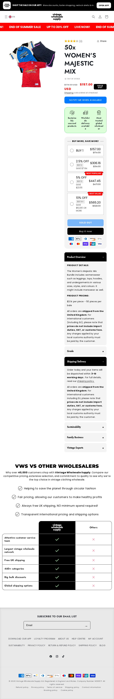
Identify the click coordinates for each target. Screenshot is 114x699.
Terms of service (54, 687)
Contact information (91, 687)
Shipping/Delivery (76, 361)
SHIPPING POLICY (88, 645)
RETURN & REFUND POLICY (62, 645)
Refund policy (22, 687)
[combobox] (13, 17)
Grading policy (50, 690)
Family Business (75, 437)
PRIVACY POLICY (36, 645)
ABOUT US (63, 638)
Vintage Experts (75, 447)
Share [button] (103, 41)
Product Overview (76, 257)
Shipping (68, 92)
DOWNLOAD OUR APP (19, 638)
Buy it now (85, 231)
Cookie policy (67, 690)
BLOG (102, 645)
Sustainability (74, 426)
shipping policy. (85, 381)
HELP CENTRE (79, 638)
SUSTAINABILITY (17, 645)
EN (13, 16)
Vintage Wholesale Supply (28, 681)
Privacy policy (37, 687)
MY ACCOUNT (95, 638)
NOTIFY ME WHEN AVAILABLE (85, 100)
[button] (6, 17)
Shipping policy (72, 687)
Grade (70, 351)
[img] (71, 41)
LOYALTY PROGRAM (44, 638)
